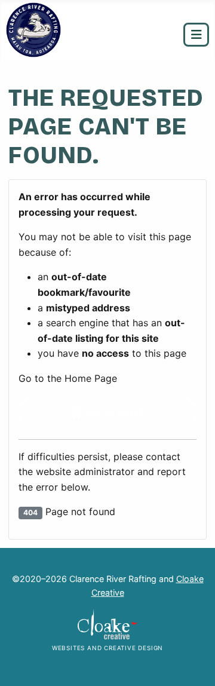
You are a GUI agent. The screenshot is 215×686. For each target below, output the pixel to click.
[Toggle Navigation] (196, 35)
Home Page (113, 413)
